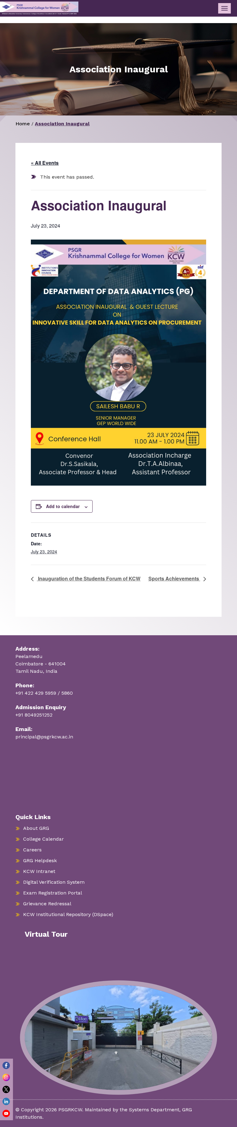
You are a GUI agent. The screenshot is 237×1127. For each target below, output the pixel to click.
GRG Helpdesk (40, 860)
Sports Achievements (174, 578)
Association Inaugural (62, 124)
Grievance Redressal (47, 904)
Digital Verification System (54, 882)
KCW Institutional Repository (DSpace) (68, 914)
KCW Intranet (39, 871)
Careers (32, 850)
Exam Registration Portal (52, 893)
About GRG (36, 828)
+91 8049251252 (33, 715)
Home (22, 124)
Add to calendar (63, 506)
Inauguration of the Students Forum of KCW (88, 578)
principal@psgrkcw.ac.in (44, 737)
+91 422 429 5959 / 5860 (44, 693)
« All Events (45, 162)
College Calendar (43, 839)
